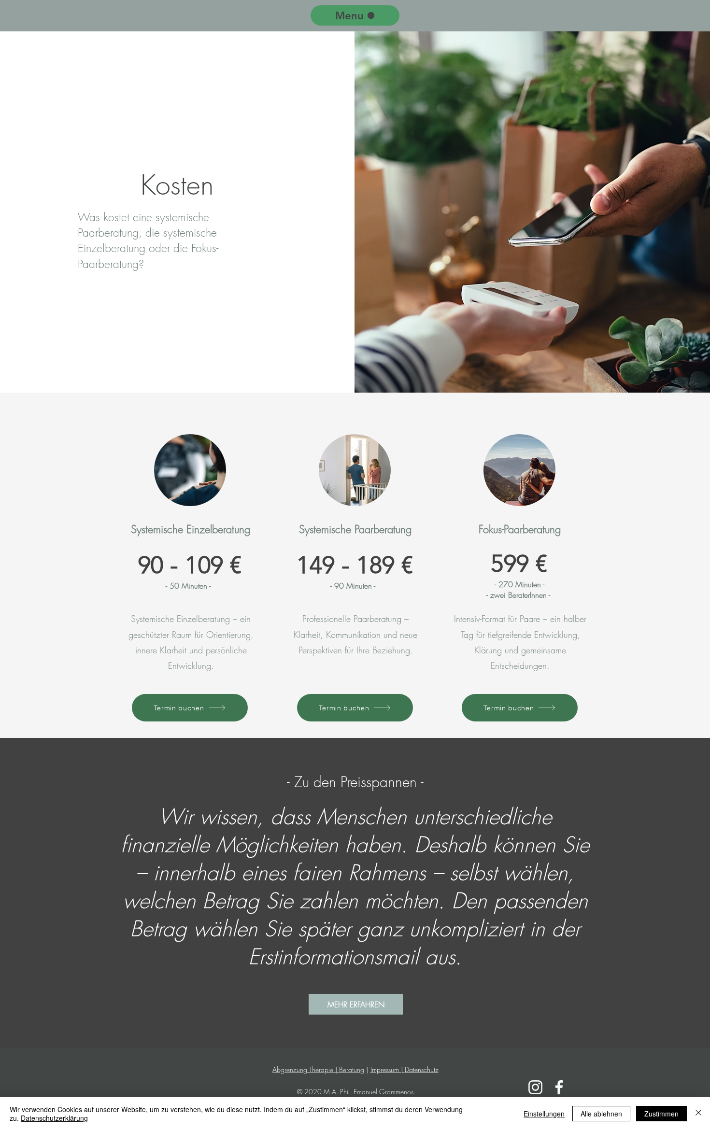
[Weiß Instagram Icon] (535, 1087)
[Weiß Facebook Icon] (559, 1087)
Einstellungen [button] (544, 1113)
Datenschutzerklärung (54, 1118)
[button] (356, 1004)
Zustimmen (661, 1113)
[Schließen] (698, 1113)
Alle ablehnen (601, 1113)
